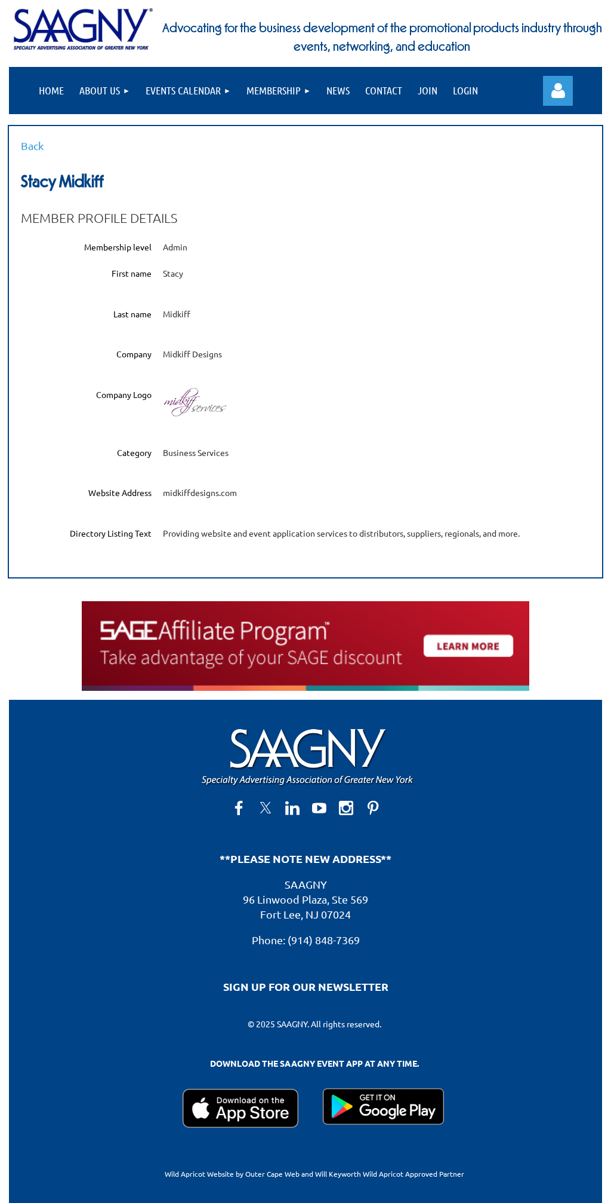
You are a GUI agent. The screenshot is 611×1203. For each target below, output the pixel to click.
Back (32, 145)
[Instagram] (346, 808)
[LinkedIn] (292, 808)
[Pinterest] (373, 808)
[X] (265, 808)
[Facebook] (238, 808)
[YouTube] (319, 808)
